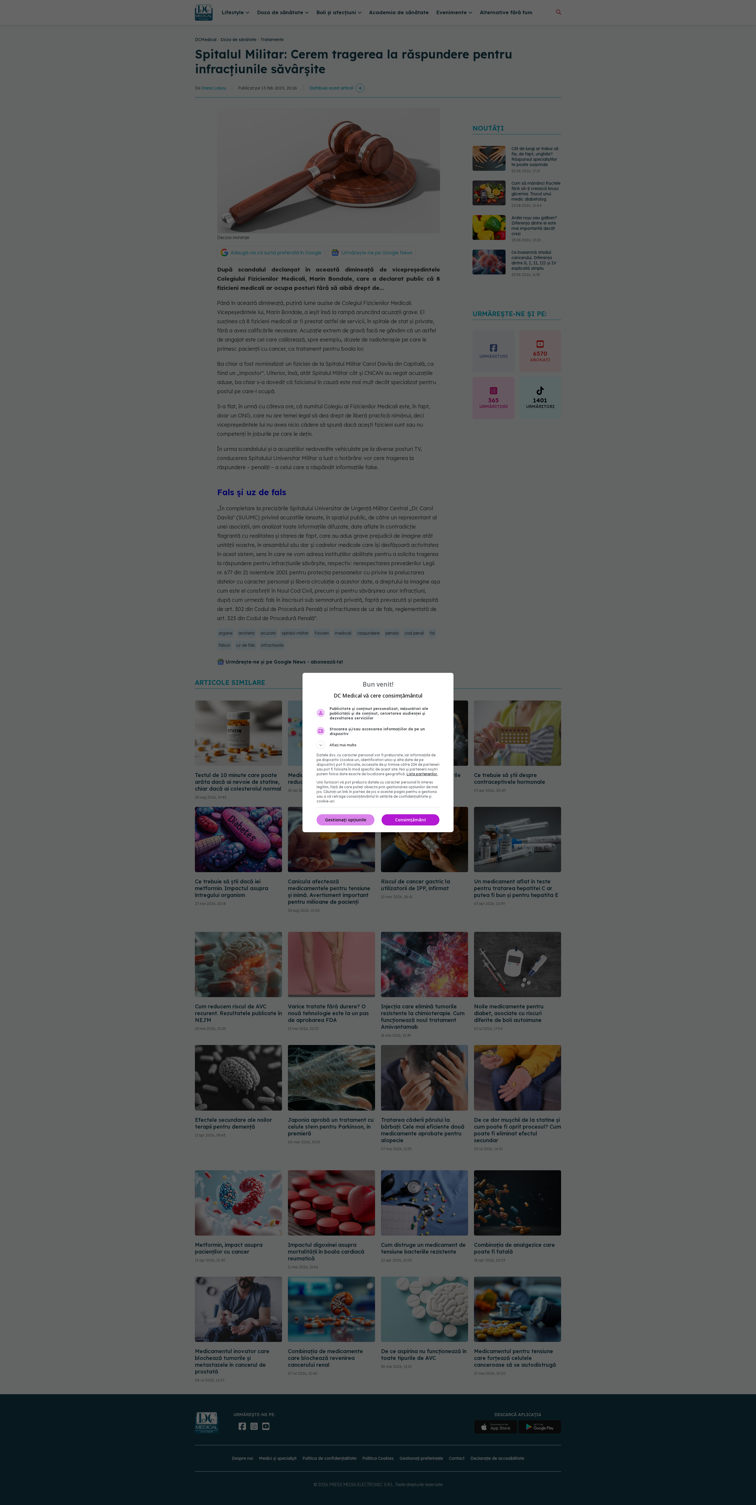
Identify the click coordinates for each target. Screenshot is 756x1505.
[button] (378, 745)
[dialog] (378, 752)
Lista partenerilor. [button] (422, 774)
